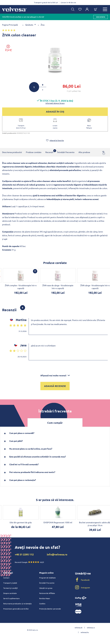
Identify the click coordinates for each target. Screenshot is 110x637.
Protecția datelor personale (50, 609)
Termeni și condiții (10, 588)
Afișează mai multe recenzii (53, 375)
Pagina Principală (10, 25)
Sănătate (29, 25)
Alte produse (84, 152)
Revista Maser (44, 598)
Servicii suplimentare (11, 598)
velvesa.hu (85, 632)
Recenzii (49, 152)
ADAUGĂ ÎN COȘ (55, 111)
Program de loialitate (47, 578)
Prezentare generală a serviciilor (16, 609)
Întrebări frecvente (65, 152)
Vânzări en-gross (45, 588)
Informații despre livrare (55, 103)
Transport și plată (10, 583)
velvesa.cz (91, 627)
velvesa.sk (78, 627)
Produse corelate (33, 152)
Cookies (42, 603)
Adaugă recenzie (55, 385)
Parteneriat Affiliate (47, 593)
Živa (42, 25)
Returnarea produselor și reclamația (17, 603)
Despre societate (10, 593)
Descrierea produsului (12, 152)
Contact (6, 578)
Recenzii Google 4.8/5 (29, 562)
